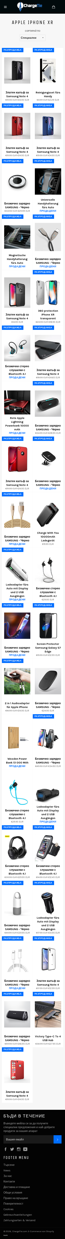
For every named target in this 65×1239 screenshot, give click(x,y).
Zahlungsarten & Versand (19, 1220)
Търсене (9, 1165)
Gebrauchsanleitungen (17, 1214)
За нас (7, 1176)
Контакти (9, 1181)
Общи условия (12, 1192)
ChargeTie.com (19, 1231)
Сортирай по (32, 31)
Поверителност (13, 1203)
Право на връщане (15, 1198)
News (6, 1170)
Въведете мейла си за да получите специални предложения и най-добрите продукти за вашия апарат (29, 1127)
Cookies (8, 1209)
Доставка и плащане (16, 1187)
